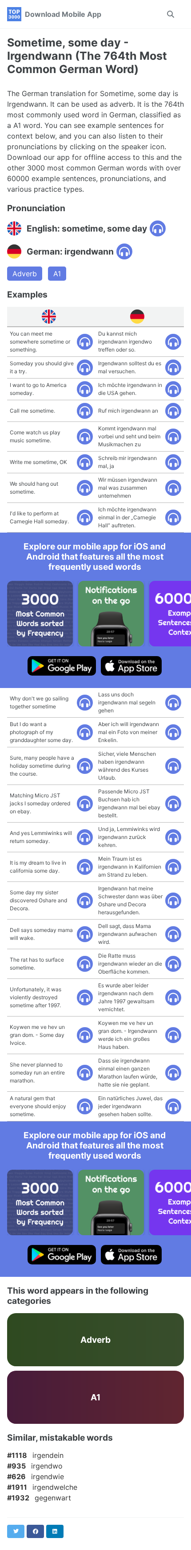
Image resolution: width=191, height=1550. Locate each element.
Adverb (24, 273)
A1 (57, 273)
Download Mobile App (63, 14)
